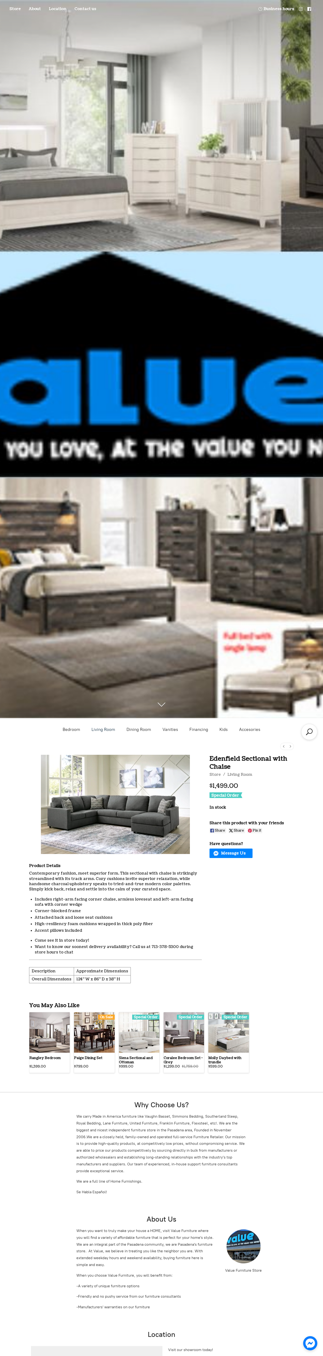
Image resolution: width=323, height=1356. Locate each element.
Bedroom (71, 729)
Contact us (85, 9)
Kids (223, 729)
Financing (198, 729)
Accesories (249, 729)
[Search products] (309, 732)
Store (15, 9)
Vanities (170, 729)
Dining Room (139, 729)
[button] (231, 853)
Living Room (103, 729)
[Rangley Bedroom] (49, 1032)
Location (57, 9)
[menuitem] (283, 746)
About (35, 9)
